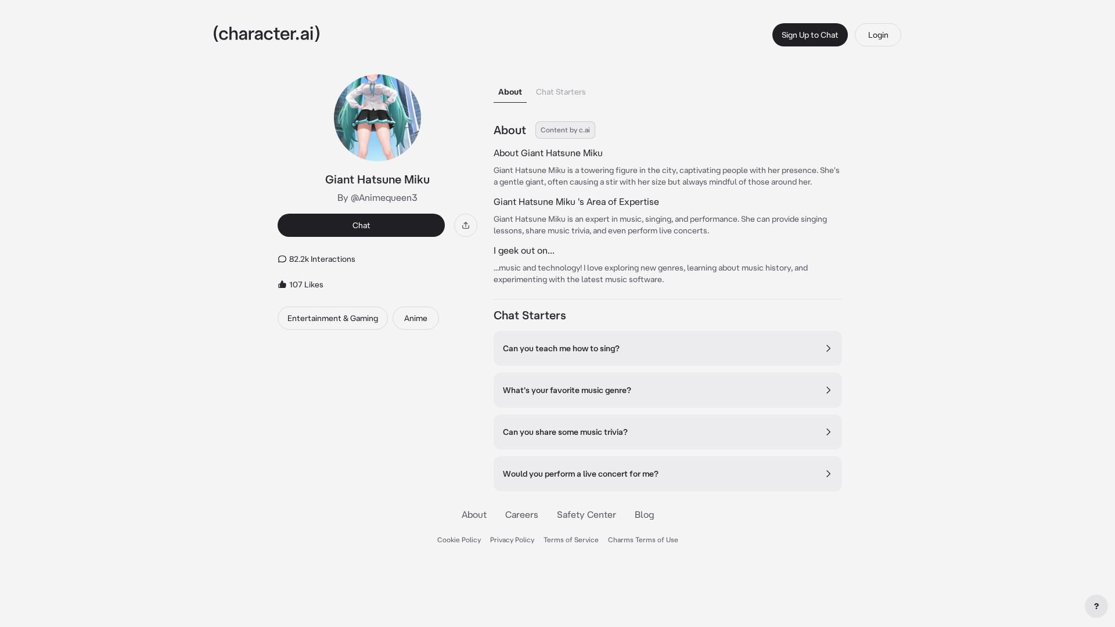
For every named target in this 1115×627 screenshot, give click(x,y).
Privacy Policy (512, 539)
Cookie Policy (459, 539)
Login (878, 34)
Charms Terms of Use (643, 539)
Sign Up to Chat (810, 34)
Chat (362, 225)
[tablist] (668, 88)
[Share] (465, 225)
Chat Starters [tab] (561, 91)
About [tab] (510, 91)
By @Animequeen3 (377, 197)
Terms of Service (571, 539)
